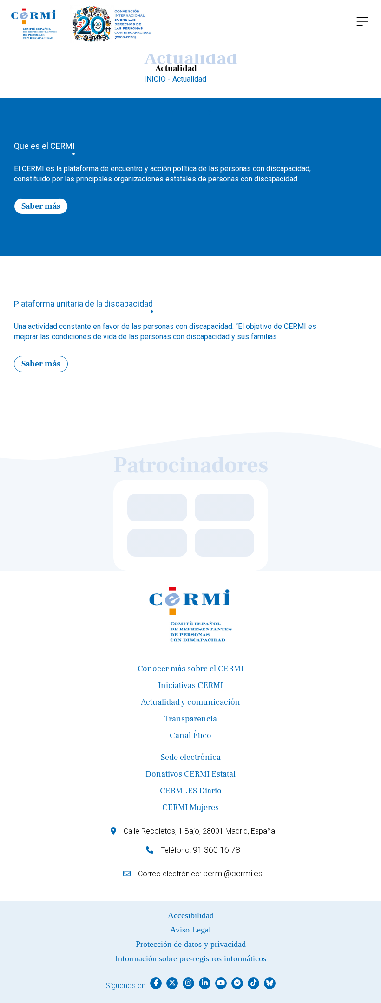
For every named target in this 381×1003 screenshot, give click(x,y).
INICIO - (158, 79)
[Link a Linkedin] (204, 983)
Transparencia (190, 719)
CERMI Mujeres (190, 807)
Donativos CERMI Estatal (190, 774)
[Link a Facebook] (156, 983)
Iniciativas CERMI (190, 685)
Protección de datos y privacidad (191, 944)
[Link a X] (172, 983)
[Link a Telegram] (237, 983)
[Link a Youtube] (221, 983)
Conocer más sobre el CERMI (190, 668)
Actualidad (189, 79)
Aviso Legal (190, 929)
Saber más (40, 206)
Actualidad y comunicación (190, 702)
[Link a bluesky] (270, 983)
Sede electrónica (191, 757)
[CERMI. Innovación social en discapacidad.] (81, 24)
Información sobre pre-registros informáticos (190, 958)
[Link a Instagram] (188, 983)
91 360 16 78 (216, 850)
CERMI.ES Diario (191, 790)
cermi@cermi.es (233, 873)
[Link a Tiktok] (253, 983)
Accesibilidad (191, 915)
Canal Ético (190, 735)
